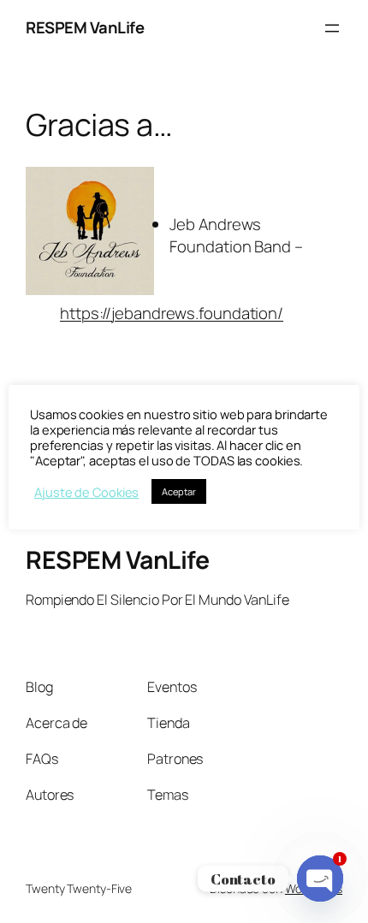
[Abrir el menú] (332, 28)
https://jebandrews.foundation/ (171, 313)
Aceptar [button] (178, 491)
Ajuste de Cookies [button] (86, 492)
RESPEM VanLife (85, 27)
